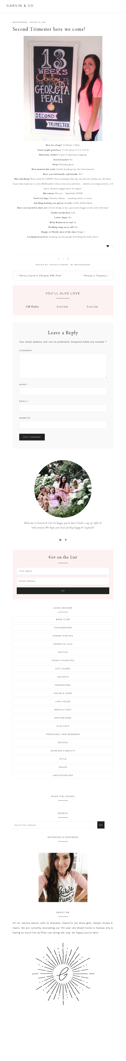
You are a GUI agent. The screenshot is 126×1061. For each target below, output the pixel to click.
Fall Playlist (32, 306)
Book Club (63, 619)
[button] (116, 6)
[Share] (58, 258)
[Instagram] (60, 539)
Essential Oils (63, 644)
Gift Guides (63, 668)
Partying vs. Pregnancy (95, 275)
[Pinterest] (65, 539)
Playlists (63, 726)
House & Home (63, 693)
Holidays (63, 677)
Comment (25, 350)
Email (24, 401)
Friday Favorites (63, 660)
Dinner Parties (63, 636)
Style (63, 759)
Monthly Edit (63, 710)
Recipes (63, 742)
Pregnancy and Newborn (63, 734)
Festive (63, 652)
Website (25, 418)
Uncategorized (63, 775)
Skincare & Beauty (63, 751)
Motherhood (20, 22)
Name (24, 384)
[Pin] (67, 258)
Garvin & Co (20, 6)
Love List (62, 306)
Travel (63, 767)
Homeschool (63, 685)
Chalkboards (63, 627)
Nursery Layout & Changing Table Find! (40, 275)
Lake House (63, 701)
